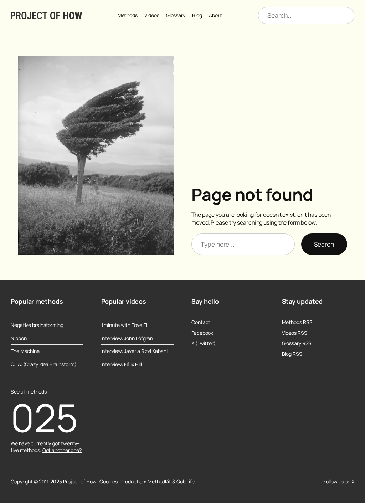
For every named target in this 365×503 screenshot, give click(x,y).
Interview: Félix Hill (121, 364)
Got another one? (62, 450)
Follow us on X (338, 481)
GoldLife (185, 481)
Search (324, 244)
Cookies (108, 481)
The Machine (25, 351)
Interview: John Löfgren (127, 338)
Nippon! (19, 338)
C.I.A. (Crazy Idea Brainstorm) (44, 364)
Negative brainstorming (37, 325)
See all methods (29, 391)
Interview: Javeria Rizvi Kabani (134, 351)
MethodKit (159, 481)
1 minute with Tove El (124, 325)
